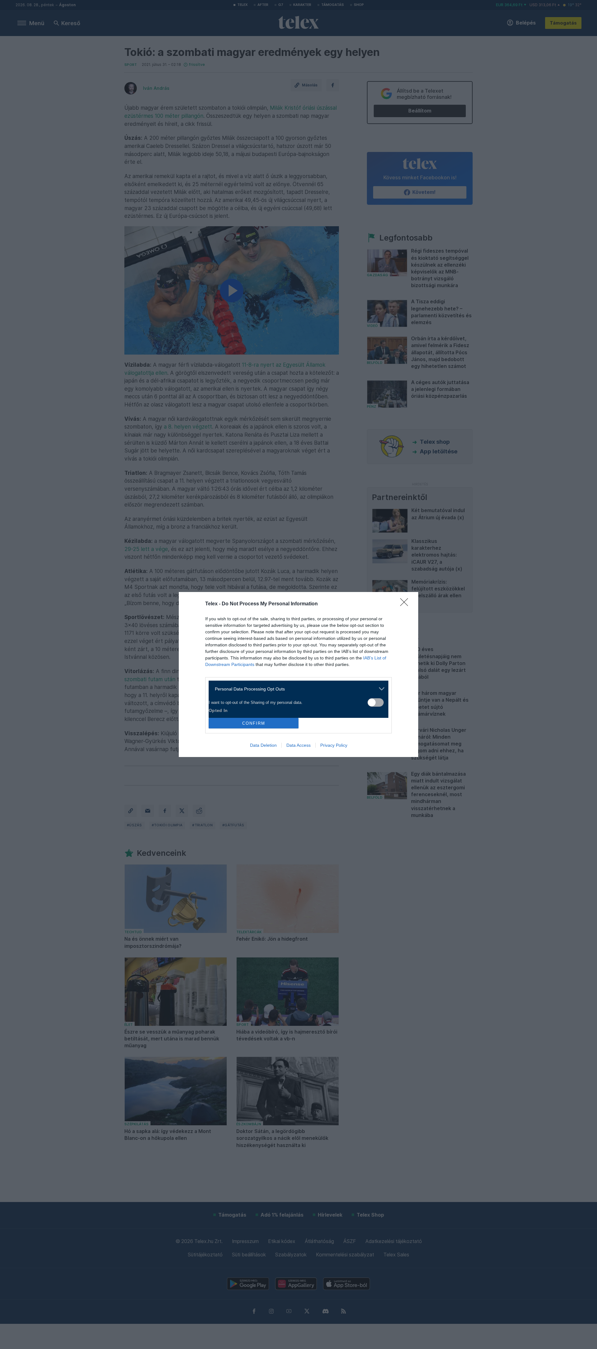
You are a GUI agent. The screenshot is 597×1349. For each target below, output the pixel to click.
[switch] (376, 702)
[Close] (406, 604)
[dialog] (298, 674)
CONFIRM (253, 723)
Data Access (298, 745)
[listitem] (296, 689)
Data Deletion (263, 745)
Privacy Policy (333, 745)
